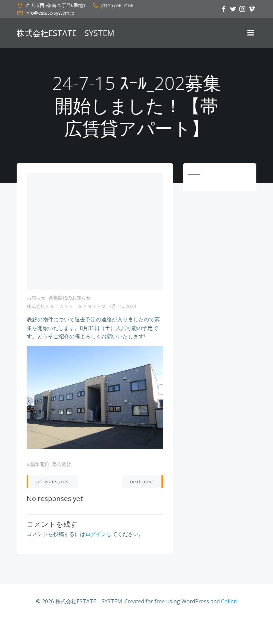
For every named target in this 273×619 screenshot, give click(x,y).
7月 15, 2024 (122, 306)
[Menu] (250, 33)
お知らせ (36, 297)
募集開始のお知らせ (70, 297)
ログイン (96, 534)
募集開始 (39, 464)
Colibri (229, 601)
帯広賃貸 (61, 464)
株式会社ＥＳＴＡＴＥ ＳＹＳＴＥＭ (66, 306)
